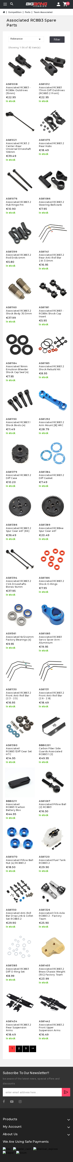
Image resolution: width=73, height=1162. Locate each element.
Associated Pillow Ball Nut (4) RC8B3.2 (19, 861)
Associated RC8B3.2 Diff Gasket (51, 476)
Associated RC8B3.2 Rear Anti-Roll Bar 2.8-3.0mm (51, 257)
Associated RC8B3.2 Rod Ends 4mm (18, 256)
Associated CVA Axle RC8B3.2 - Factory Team (52, 916)
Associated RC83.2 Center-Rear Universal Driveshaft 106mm (18, 147)
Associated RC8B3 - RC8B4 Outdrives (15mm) (18, 90)
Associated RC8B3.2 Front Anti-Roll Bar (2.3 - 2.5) (18, 695)
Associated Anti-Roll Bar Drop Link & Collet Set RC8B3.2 (19, 916)
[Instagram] (21, 1101)
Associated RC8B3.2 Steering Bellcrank (51, 203)
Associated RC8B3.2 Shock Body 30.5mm (19, 312)
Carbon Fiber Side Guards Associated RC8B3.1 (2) (50, 751)
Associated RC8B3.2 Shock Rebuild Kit (51, 368)
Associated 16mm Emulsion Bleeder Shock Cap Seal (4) (17, 369)
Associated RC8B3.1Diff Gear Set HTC (19, 751)
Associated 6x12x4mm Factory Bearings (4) (20, 638)
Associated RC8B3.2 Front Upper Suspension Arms (51, 1027)
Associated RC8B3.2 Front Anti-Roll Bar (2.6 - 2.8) (51, 695)
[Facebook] (5, 1101)
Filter (57, 39)
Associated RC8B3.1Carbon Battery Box (15, 807)
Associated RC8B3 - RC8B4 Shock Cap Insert (51, 313)
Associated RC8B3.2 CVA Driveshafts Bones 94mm (18, 584)
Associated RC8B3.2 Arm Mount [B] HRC (51, 423)
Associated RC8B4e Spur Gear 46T (51, 529)
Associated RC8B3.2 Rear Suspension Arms (18, 1027)
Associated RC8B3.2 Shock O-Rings (51, 582)
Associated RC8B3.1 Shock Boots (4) (18, 423)
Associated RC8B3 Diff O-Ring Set (17, 970)
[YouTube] (13, 1101)
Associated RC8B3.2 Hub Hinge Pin (18, 203)
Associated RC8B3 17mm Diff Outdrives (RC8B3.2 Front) (52, 90)
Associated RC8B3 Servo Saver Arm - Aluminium (50, 639)
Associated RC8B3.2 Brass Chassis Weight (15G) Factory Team (52, 971)
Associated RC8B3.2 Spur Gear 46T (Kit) (18, 529)
